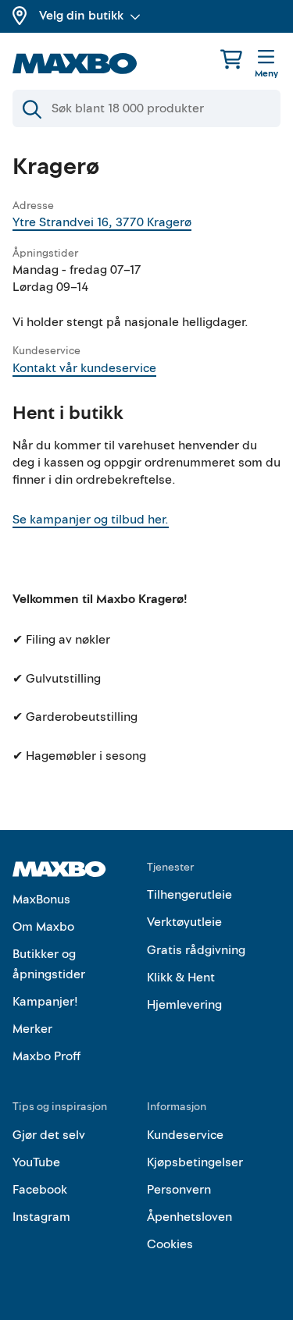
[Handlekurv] (231, 59)
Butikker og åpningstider (49, 964)
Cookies (170, 1244)
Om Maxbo (43, 926)
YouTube (36, 1162)
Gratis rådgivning (196, 950)
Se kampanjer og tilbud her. (91, 519)
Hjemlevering (184, 1004)
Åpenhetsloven (189, 1217)
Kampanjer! (45, 1001)
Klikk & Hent (181, 977)
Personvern (179, 1189)
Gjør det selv (49, 1135)
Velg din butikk (81, 15)
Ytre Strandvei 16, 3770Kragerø (102, 222)
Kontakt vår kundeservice (84, 368)
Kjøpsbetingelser (195, 1162)
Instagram (41, 1217)
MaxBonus (41, 899)
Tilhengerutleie (189, 894)
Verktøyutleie (184, 922)
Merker (32, 1029)
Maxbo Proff (46, 1056)
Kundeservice (185, 1135)
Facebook (40, 1189)
